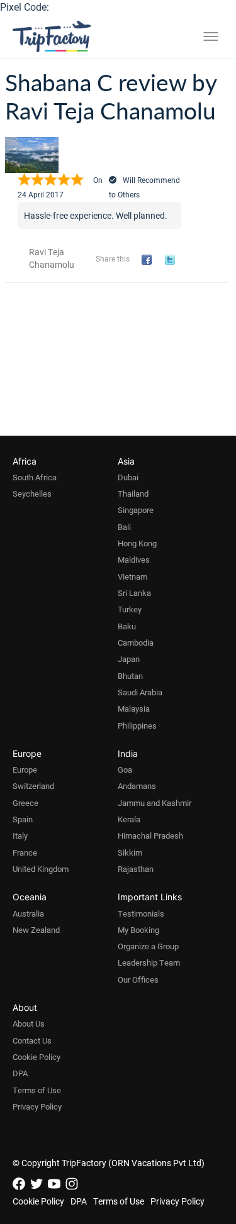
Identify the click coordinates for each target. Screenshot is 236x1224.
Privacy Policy (37, 1106)
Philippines (137, 725)
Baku (127, 626)
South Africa (35, 477)
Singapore (136, 510)
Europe (25, 769)
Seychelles (32, 493)
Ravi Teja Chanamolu (51, 258)
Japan (129, 658)
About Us (29, 1023)
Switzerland (33, 785)
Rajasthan (136, 868)
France (25, 852)
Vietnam (132, 576)
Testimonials (141, 913)
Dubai (128, 477)
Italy (20, 835)
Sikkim (130, 852)
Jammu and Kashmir (154, 802)
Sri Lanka (134, 592)
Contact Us (32, 1040)
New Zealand (36, 929)
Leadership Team (149, 962)
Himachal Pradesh (150, 835)
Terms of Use (37, 1090)
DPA (20, 1073)
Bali (124, 526)
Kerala (129, 819)
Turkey (130, 609)
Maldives (134, 559)
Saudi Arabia (140, 692)
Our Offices (138, 979)
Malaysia (134, 708)
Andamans (137, 785)
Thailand (133, 493)
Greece (25, 802)
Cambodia (136, 642)
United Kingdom (41, 868)
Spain (23, 819)
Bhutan (130, 675)
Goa (125, 769)
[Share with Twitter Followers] (172, 260)
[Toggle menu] (210, 36)
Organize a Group (148, 946)
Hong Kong (137, 543)
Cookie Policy (36, 1056)
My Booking (138, 929)
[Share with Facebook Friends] (149, 260)
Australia (28, 913)
